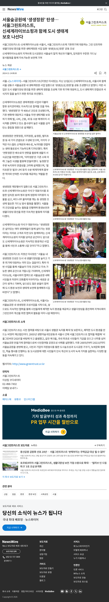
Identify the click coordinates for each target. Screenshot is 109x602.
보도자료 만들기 (46, 568)
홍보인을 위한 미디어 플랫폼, (54, 3)
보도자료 (43, 541)
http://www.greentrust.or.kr (28, 364)
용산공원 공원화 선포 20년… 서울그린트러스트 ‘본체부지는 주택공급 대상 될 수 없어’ (62, 451)
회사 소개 (6, 591)
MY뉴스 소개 (79, 573)
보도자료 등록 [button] (11, 551)
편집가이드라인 (27, 591)
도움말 (42, 576)
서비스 (77, 541)
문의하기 (8, 561)
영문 (41, 558)
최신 (41, 546)
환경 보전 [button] (32, 494)
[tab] (55, 542)
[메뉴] (3, 9)
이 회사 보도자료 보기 (13, 476)
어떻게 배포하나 (81, 550)
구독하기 (100, 445)
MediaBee (49, 591)
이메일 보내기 (10, 388)
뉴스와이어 (14, 81)
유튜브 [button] (17, 399)
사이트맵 (39, 591)
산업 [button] (5, 494)
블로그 (42, 580)
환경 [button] (22, 494)
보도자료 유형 (45, 572)
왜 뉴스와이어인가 (82, 546)
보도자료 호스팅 (81, 581)
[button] (95, 73)
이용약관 (15, 591)
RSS (35, 445)
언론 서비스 (79, 569)
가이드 (42, 563)
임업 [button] (14, 494)
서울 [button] (54, 494)
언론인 (77, 565)
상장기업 (43, 554)
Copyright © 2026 (9, 597)
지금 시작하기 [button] (13, 527)
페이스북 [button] (6, 399)
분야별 (42, 550)
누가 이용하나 (80, 558)
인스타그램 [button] (29, 399)
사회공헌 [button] (44, 494)
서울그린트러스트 (11, 69)
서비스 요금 (79, 554)
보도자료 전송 (80, 577)
